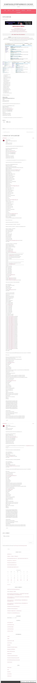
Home (5, 10)
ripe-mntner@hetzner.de (11, 274)
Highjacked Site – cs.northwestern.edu (16, 610)
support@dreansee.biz (11, 362)
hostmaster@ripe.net (12, 316)
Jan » (9, 584)
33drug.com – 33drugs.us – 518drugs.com (12, 556)
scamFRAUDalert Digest (10, 626)
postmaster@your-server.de (12, 380)
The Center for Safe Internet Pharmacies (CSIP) (13, 657)
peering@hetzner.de (12, 263)
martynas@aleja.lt (11, 456)
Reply (33, 423)
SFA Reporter (5, 423)
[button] (7, 64)
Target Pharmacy (9, 653)
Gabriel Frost (9, 589)
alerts (6, 128)
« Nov (8, 584)
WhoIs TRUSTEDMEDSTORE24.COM (11, 564)
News (13, 10)
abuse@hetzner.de (13, 252)
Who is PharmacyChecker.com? (16, 589)
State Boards (18, 12)
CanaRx (8, 638)
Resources (23, 10)
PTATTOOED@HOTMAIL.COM (15, 185)
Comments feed (9, 673)
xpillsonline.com (9, 554)
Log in (8, 669)
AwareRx (8, 636)
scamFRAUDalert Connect (10, 624)
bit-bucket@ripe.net (12, 348)
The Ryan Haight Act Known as (18, 28)
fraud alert (19, 128)
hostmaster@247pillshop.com (12, 475)
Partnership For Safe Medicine (11, 649)
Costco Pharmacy (9, 642)
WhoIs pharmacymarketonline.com (11, 562)
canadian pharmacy (9, 128)
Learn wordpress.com (10, 622)
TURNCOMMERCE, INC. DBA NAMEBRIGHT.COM (16, 594)
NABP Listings (29, 10)
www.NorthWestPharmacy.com (16, 612)
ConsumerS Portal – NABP (10, 640)
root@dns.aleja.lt (10, 489)
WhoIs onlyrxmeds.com (15, 608)
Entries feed (8, 671)
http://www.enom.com (13, 151)
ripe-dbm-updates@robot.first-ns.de (14, 240)
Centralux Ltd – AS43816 (13, 591)
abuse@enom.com (17, 169)
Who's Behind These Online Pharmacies (18, 34)
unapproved (31, 128)
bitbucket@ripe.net (11, 317)
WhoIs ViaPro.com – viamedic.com (11, 560)
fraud (17, 128)
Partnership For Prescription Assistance (12, 647)
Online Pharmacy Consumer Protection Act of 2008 (18, 29)
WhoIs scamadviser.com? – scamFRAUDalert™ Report (14, 603)
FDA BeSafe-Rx (18, 10)
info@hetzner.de (10, 304)
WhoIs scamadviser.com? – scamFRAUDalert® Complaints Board (15, 596)
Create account (9, 667)
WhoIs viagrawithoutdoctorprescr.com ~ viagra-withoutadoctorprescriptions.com (17, 558)
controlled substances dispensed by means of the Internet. (18, 31)
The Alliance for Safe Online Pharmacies (12, 655)
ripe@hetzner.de (10, 251)
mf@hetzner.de (11, 277)
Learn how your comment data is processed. (20, 545)
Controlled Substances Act (24, 38)
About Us (9, 10)
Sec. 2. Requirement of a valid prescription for (18, 30)
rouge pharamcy (27, 128)
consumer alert (14, 128)
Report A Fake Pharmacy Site (11, 651)
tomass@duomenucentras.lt (13, 465)
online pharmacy (23, 128)
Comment (30, 542)
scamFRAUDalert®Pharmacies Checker (18, 4)
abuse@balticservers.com (30, 445)
